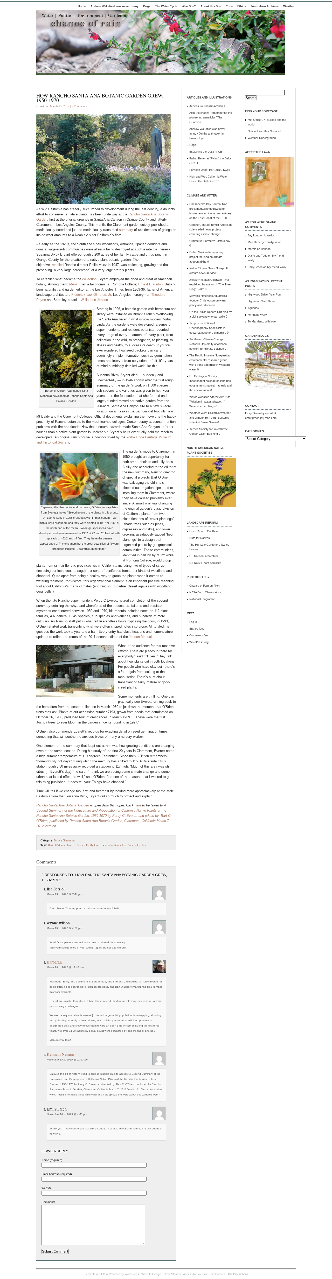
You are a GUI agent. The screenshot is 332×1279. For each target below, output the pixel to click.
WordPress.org (199, 642)
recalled (58, 265)
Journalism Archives (265, 6)
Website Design (151, 1274)
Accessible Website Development (204, 1274)
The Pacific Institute (201, 355)
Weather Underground (262, 137)
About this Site (210, 6)
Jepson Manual (140, 637)
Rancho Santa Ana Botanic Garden (62, 805)
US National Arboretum (203, 556)
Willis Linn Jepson (94, 300)
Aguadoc (269, 235)
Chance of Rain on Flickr (204, 585)
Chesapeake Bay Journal (205, 204)
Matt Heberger (257, 242)
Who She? (189, 6)
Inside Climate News (202, 268)
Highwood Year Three (261, 301)
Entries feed (196, 628)
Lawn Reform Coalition (203, 531)
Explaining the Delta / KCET (206, 151)
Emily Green (93, 845)
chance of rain (74, 845)
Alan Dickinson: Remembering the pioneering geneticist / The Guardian (210, 117)
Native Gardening (64, 840)
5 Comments (79, 106)
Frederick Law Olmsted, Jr (91, 295)
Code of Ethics (236, 6)
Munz (73, 284)
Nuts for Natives (199, 537)
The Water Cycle (166, 6)
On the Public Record (202, 311)
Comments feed (199, 635)
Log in (193, 621)
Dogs (146, 6)
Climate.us (196, 240)
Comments (48, 1202)
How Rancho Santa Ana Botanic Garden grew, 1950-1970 (99, 98)
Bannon (266, 248)
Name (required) (52, 1160)
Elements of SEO (94, 1274)
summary (126, 230)
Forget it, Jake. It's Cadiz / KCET (210, 169)
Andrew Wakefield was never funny (115, 6)
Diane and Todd (257, 255)
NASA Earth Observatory (205, 592)
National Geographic (202, 599)
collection (89, 279)
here (138, 805)
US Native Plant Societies (205, 562)
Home (82, 6)
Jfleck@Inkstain (199, 279)
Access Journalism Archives (207, 106)
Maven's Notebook (201, 295)
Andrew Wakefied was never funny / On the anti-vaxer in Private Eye (207, 133)
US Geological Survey (203, 376)
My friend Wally (276, 267)
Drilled (193, 252)
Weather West (198, 412)
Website (47, 1188)
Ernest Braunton (150, 284)
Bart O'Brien (55, 845)
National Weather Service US (266, 131)
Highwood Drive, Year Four (265, 294)
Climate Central (199, 224)
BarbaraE (54, 962)
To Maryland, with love (262, 321)
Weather (288, 6)
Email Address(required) (57, 1174)
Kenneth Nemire (60, 1054)
